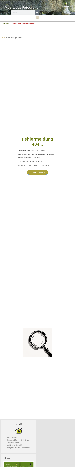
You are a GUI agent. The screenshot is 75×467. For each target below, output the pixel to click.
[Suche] (37, 12)
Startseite (6, 23)
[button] (37, 17)
